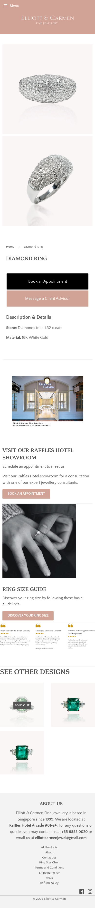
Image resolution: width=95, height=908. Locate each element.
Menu (14, 6)
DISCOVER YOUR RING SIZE (28, 616)
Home (10, 246)
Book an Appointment (47, 281)
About (49, 852)
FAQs (49, 877)
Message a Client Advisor (47, 298)
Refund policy (49, 883)
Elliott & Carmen (55, 898)
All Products (49, 847)
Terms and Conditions (49, 867)
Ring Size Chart (49, 862)
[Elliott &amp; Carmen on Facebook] (81, 892)
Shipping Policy (49, 872)
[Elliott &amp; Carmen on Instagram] (90, 892)
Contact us (49, 857)
